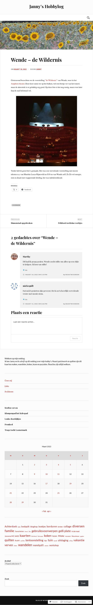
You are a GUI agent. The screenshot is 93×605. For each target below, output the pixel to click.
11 (58, 474)
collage (67, 526)
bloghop (34, 526)
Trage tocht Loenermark (16, 430)
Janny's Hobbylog (46, 6)
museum (68, 536)
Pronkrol (9, 424)
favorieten (19, 531)
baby (19, 527)
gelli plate (65, 531)
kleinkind (34, 536)
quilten (9, 540)
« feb (44, 511)
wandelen (25, 545)
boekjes (42, 526)
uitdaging (63, 540)
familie (9, 531)
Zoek (7, 579)
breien (60, 527)
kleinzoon (40, 536)
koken (47, 535)
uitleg (71, 540)
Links (7, 386)
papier (82, 536)
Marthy (26, 256)
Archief (8, 561)
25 (58, 493)
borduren (52, 526)
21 (11, 493)
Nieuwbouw (75, 536)
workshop (54, 545)
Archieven (9, 391)
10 (46, 474)
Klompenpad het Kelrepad (16, 413)
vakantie (78, 540)
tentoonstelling (34, 540)
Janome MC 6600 (12, 536)
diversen (16, 205)
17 (46, 484)
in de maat (76, 531)
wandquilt (38, 545)
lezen (54, 536)
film (30, 531)
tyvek (55, 541)
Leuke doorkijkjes (13, 419)
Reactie (75, 338)
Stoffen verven (11, 408)
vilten (15, 545)
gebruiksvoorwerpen (45, 531)
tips (45, 541)
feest (26, 531)
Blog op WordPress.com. (46, 600)
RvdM (17, 540)
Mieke (61, 536)
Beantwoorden (72, 274)
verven (9, 545)
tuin (50, 540)
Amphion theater (17, 83)
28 (11, 502)
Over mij (8, 380)
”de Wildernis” (51, 80)
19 (70, 484)
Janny (39, 69)
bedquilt (25, 526)
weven (46, 545)
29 (23, 502)
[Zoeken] (86, 18)
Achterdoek (11, 526)
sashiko (22, 540)
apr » (49, 511)
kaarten (25, 535)
